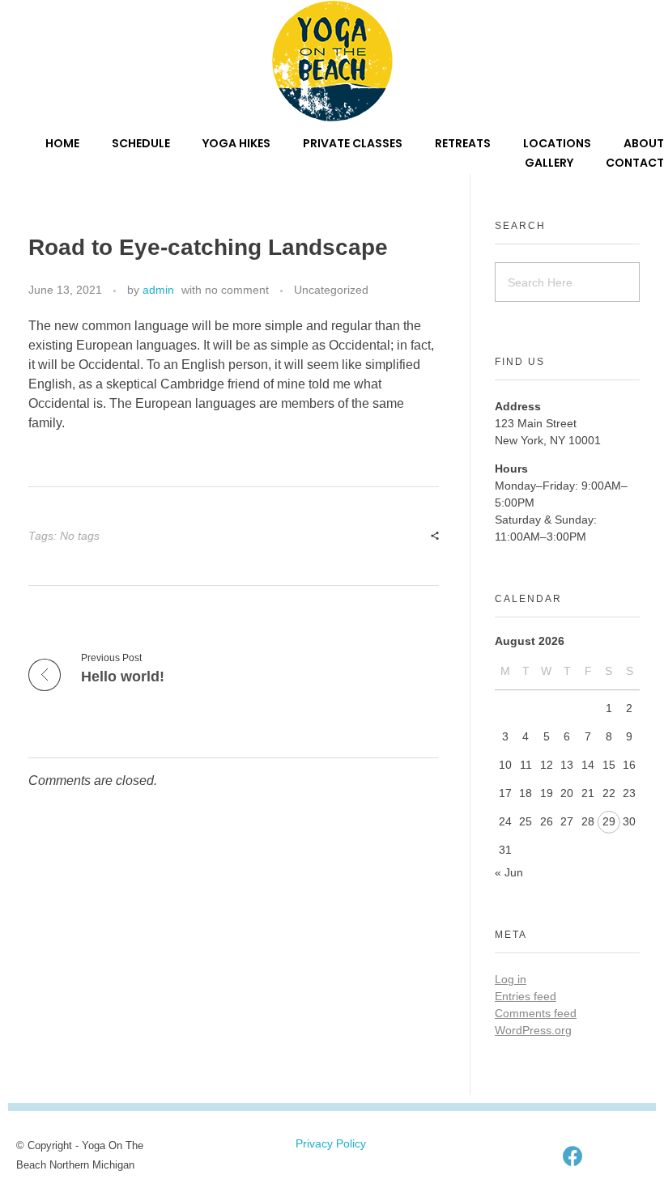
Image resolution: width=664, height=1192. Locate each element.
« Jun (509, 872)
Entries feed (525, 996)
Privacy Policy (331, 1143)
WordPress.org (533, 1030)
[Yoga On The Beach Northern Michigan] (332, 60)
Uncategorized (331, 289)
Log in (510, 979)
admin (158, 289)
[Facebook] (572, 1155)
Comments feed (536, 1013)
